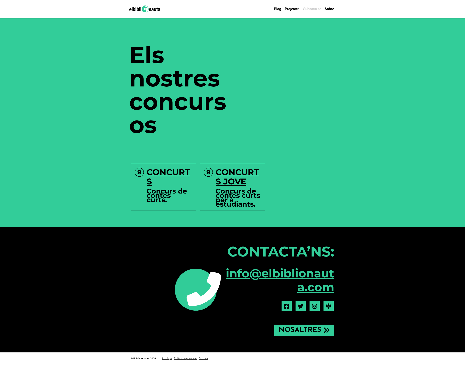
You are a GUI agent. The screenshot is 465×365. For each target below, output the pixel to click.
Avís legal (167, 358)
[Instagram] (314, 306)
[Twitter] (300, 306)
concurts (168, 177)
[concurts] (139, 172)
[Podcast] (328, 306)
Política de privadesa (185, 358)
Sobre (329, 9)
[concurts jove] (208, 172)
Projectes (292, 9)
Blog (277, 9)
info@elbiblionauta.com (280, 280)
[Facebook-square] (286, 306)
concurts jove (237, 177)
